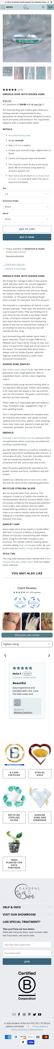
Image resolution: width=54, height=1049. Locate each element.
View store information (15, 256)
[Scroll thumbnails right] (49, 621)
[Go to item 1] (12, 621)
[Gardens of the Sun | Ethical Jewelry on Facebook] (19, 1014)
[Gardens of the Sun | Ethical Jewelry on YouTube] (40, 1014)
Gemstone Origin (11, 201)
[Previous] (5, 38)
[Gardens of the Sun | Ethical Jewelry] (27, 7)
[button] (23, 104)
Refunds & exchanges (15, 268)
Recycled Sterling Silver (14, 817)
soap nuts (24, 545)
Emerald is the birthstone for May (19, 438)
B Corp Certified (14, 773)
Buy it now (27, 237)
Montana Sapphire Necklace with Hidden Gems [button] (23, 712)
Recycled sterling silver (19, 135)
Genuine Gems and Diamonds (39, 817)
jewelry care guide (27, 548)
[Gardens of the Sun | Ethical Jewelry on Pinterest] (29, 1014)
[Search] (43, 7)
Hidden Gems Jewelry (17, 369)
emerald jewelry (34, 479)
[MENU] (1, 7)
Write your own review (27, 635)
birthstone (18, 145)
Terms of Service (19, 1029)
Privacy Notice (39, 1026)
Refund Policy (36, 1029)
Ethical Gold (40, 773)
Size (4, 188)
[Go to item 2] (31, 621)
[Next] (49, 38)
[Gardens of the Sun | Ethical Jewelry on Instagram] (24, 1014)
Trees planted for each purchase (14, 863)
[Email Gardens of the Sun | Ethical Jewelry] (14, 1014)
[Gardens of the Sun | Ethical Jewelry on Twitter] (34, 1014)
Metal (5, 213)
